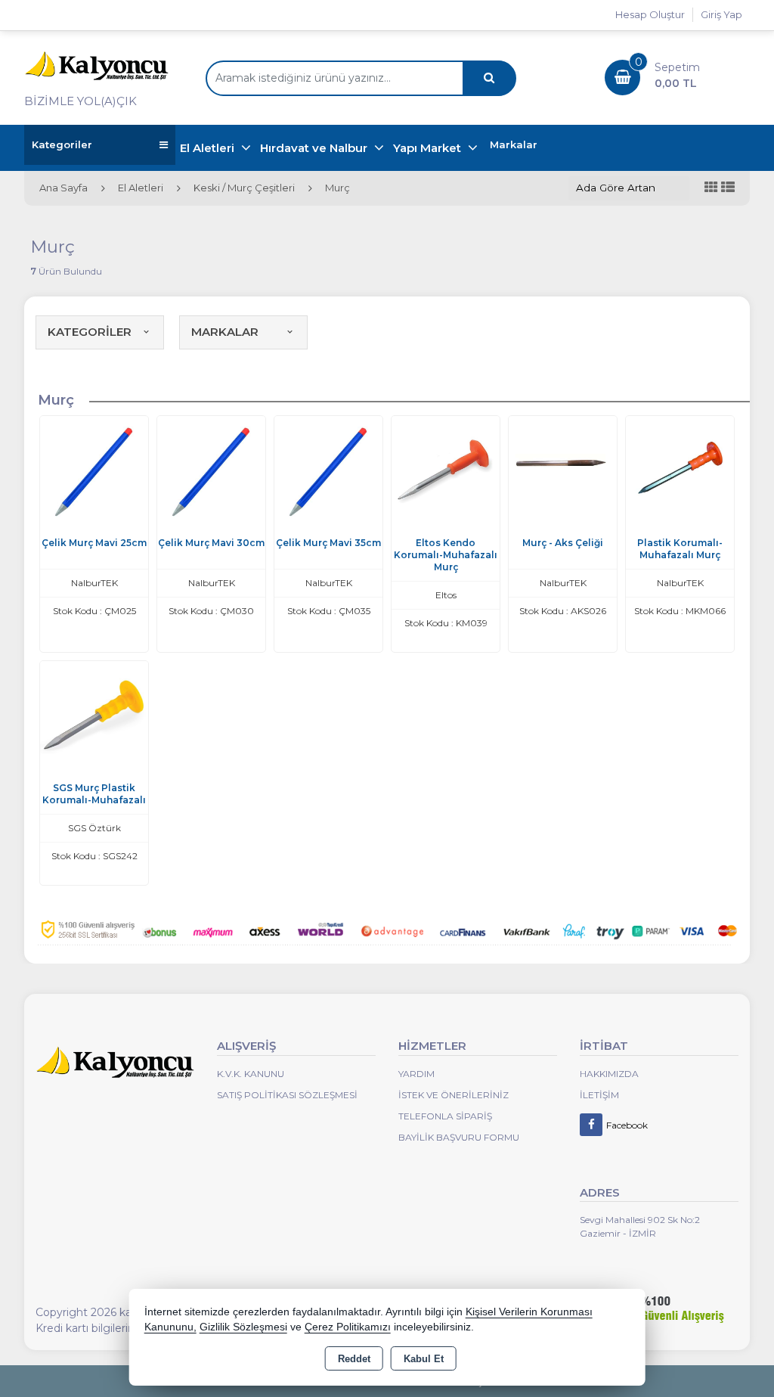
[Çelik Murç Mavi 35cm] (328, 469)
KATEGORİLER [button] (90, 331)
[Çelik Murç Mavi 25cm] (94, 469)
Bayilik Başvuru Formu (458, 1137)
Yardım (416, 1073)
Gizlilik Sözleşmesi (243, 1327)
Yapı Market (428, 148)
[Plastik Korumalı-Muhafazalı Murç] (680, 469)
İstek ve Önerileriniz (453, 1095)
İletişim (599, 1095)
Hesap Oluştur (650, 14)
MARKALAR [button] (225, 331)
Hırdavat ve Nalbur (315, 148)
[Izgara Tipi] (711, 188)
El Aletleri (208, 148)
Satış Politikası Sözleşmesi (287, 1095)
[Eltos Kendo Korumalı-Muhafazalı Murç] (446, 469)
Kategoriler (62, 144)
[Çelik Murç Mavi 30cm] (211, 469)
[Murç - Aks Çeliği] (563, 469)
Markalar (513, 144)
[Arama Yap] (489, 78)
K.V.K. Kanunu (250, 1073)
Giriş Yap (721, 14)
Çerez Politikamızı (348, 1327)
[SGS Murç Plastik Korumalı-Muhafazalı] (94, 714)
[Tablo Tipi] (728, 188)
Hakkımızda (609, 1073)
